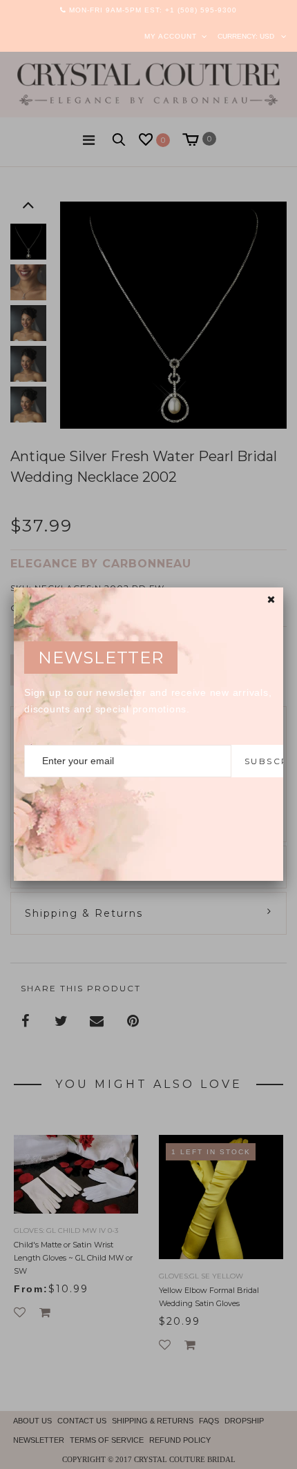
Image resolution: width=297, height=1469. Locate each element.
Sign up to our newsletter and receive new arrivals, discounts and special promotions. (147, 700)
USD (267, 36)
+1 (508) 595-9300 (201, 10)
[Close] (271, 599)
